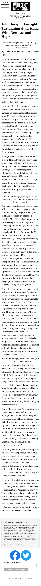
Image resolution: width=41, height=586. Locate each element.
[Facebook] (15, 555)
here (24, 510)
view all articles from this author (14, 545)
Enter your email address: (13, 562)
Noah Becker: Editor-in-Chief (20, 579)
